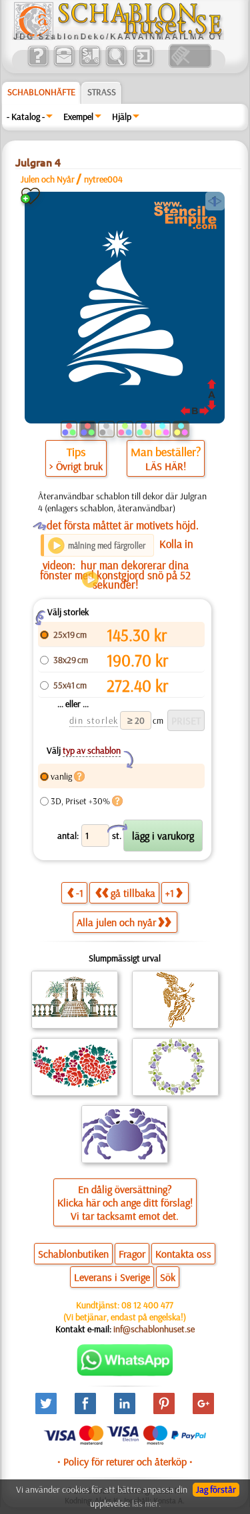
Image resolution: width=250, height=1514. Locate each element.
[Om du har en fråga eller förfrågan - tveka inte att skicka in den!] (125, 1373)
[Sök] (116, 65)
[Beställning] (90, 65)
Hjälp (121, 117)
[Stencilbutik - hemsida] (118, 37)
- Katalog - (26, 117)
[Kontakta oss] (64, 65)
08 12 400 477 (147, 1305)
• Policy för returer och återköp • (125, 1461)
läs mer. (146, 1503)
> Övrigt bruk (76, 466)
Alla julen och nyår (116, 922)
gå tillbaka (133, 892)
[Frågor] (38, 65)
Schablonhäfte (41, 92)
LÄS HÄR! (165, 466)
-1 (79, 892)
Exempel (78, 117)
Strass (101, 92)
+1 (169, 892)
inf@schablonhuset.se (154, 1329)
